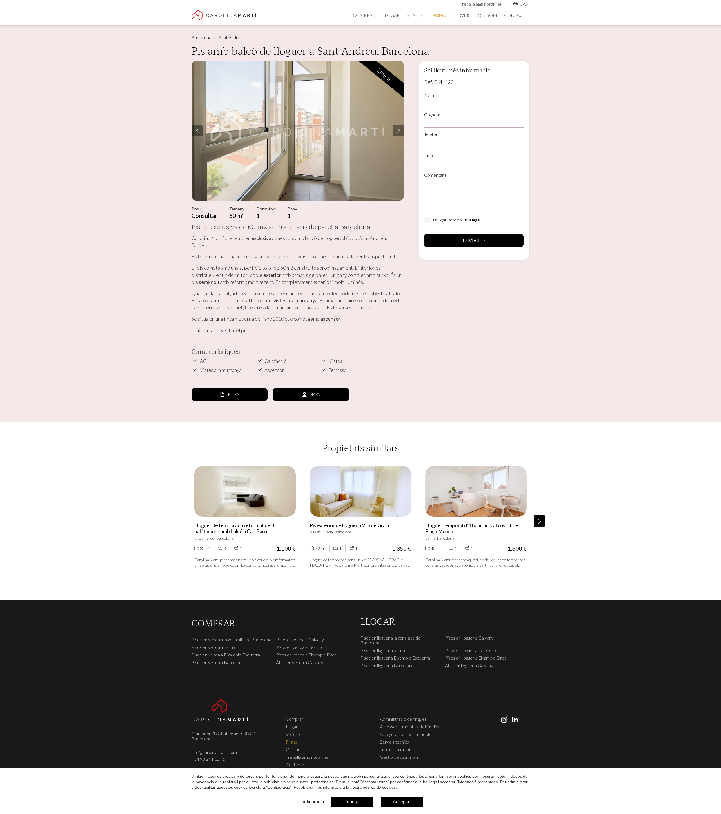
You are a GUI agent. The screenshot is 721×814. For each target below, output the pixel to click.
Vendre (416, 15)
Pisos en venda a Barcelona (218, 662)
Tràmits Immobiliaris (399, 749)
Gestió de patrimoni (399, 757)
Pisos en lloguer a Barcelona (386, 665)
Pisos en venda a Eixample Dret (306, 654)
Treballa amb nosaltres (481, 3)
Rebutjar (352, 801)
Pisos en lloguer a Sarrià (382, 650)
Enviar (471, 240)
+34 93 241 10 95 (208, 759)
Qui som (487, 15)
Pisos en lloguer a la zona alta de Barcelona (390, 640)
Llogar (391, 15)
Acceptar (402, 801)
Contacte (516, 15)
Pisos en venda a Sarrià (213, 647)
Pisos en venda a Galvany (300, 639)
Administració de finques (403, 719)
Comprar (364, 15)
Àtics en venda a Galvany (299, 662)
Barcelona (201, 37)
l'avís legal (471, 220)
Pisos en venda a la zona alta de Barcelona (231, 639)
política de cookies (379, 787)
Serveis (462, 15)
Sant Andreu (230, 37)
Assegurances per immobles (406, 734)
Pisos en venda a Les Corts (301, 647)
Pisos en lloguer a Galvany (469, 637)
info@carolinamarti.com (214, 752)
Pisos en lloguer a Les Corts (471, 650)
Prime (439, 15)
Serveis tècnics (394, 741)
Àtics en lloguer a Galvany (469, 665)
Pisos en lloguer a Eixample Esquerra (395, 657)
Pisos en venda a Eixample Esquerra (226, 654)
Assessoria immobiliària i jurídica (410, 726)
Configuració (311, 801)
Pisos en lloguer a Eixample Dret (475, 657)
